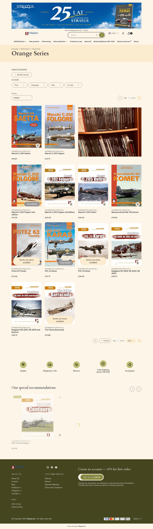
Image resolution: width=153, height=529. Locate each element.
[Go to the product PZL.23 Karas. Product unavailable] (60, 244)
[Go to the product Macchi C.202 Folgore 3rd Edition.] (60, 185)
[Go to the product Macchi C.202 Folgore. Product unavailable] (60, 126)
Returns (48, 481)
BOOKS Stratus (25, 49)
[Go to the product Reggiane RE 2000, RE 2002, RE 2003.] (126, 244)
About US (15, 478)
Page (125, 98)
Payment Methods (52, 484)
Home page (15, 49)
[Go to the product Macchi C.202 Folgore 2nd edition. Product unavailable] (27, 185)
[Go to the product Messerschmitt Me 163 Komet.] (126, 185)
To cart (38, 145)
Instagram (16, 490)
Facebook (16, 487)
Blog (13, 484)
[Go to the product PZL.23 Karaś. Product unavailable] (93, 244)
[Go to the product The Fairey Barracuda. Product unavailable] (60, 303)
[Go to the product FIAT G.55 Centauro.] (38, 416)
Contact (15, 481)
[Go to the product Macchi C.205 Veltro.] (93, 185)
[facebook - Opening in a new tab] (52, 467)
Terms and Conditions (53, 487)
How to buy (16, 504)
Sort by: (14, 93)
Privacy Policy (17, 507)
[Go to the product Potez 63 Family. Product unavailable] (27, 244)
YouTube (15, 494)
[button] (101, 35)
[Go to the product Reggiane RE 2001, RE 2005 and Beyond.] (27, 303)
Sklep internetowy (75, 526)
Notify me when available (26, 261)
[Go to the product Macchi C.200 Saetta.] (27, 126)
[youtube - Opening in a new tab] (56, 467)
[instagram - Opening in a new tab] (48, 467)
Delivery (48, 478)
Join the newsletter (91, 477)
